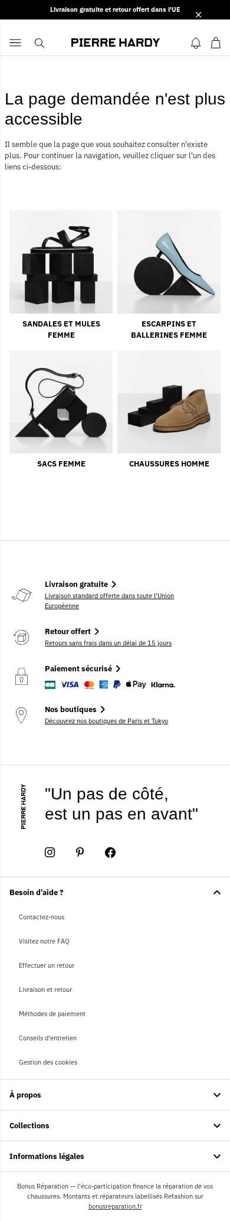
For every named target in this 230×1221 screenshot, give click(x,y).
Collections (29, 1126)
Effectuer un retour (46, 965)
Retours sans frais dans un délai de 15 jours (108, 643)
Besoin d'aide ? (36, 892)
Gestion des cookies (48, 1062)
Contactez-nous (41, 917)
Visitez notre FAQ (44, 941)
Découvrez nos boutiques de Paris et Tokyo (106, 721)
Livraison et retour (45, 989)
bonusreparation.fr (115, 1206)
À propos (25, 1095)
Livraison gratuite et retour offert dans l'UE (115, 9)
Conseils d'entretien (48, 1038)
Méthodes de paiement (52, 1014)
